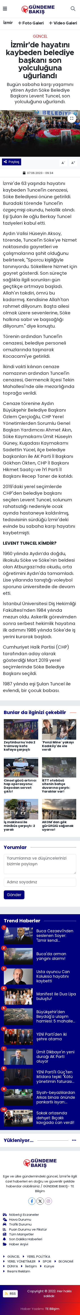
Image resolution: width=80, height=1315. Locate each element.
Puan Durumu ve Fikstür (28, 1229)
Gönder (14, 894)
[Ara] (73, 9)
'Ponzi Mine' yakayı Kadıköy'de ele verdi (58, 746)
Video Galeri (65, 23)
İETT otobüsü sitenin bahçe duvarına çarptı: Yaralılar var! (56, 786)
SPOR (47, 1261)
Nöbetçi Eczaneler (24, 1214)
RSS (12, 1293)
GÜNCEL (40, 36)
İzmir (8, 23)
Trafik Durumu (20, 1224)
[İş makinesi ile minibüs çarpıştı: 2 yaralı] (21, 808)
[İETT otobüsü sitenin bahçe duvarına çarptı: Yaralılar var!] (59, 767)
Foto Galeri (33, 23)
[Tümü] (74, 1140)
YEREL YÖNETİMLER (21, 1261)
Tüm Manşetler (21, 1234)
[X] (40, 1201)
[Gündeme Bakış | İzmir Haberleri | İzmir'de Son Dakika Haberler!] (38, 8)
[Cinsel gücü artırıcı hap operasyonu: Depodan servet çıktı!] (21, 767)
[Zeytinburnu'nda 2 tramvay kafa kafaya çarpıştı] (21, 729)
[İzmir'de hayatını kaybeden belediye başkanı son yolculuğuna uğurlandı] (40, 133)
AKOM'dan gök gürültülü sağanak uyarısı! (58, 826)
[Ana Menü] (5, 8)
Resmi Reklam (18, 1271)
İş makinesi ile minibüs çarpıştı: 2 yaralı (19, 826)
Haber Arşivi (18, 1244)
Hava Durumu (20, 1219)
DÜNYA (12, 1266)
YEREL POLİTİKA (38, 1256)
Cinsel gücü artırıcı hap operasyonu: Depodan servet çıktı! (20, 786)
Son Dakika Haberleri (25, 1239)
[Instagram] (48, 1201)
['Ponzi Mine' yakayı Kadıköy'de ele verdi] (59, 729)
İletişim (31, 1266)
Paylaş (14, 161)
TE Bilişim (52, 1308)
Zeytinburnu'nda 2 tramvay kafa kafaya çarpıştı (19, 746)
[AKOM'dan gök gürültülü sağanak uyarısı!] (59, 808)
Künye (49, 1266)
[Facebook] (32, 1201)
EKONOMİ (66, 1261)
